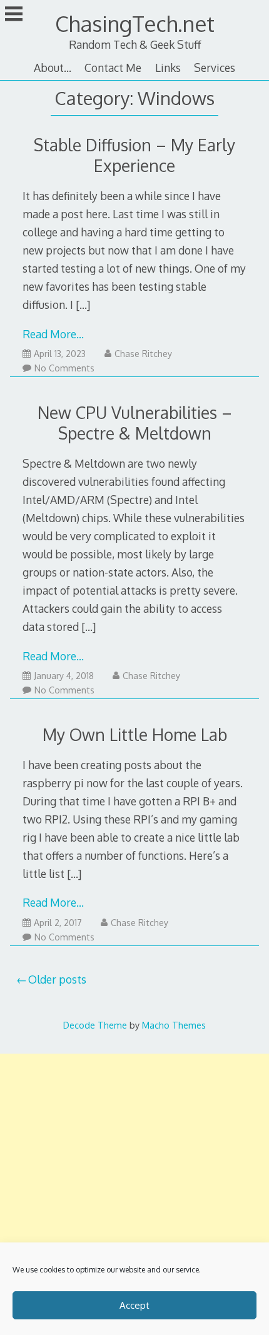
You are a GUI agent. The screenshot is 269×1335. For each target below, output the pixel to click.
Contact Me (112, 67)
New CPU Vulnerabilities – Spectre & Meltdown (135, 422)
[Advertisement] (134, 1192)
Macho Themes (174, 1024)
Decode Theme (95, 1024)
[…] (83, 304)
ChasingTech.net (135, 23)
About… (52, 67)
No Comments (64, 368)
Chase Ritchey (143, 353)
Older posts (57, 979)
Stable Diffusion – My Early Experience (134, 155)
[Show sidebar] (14, 15)
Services (214, 67)
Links (168, 67)
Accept (134, 1305)
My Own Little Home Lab (135, 734)
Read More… (53, 334)
